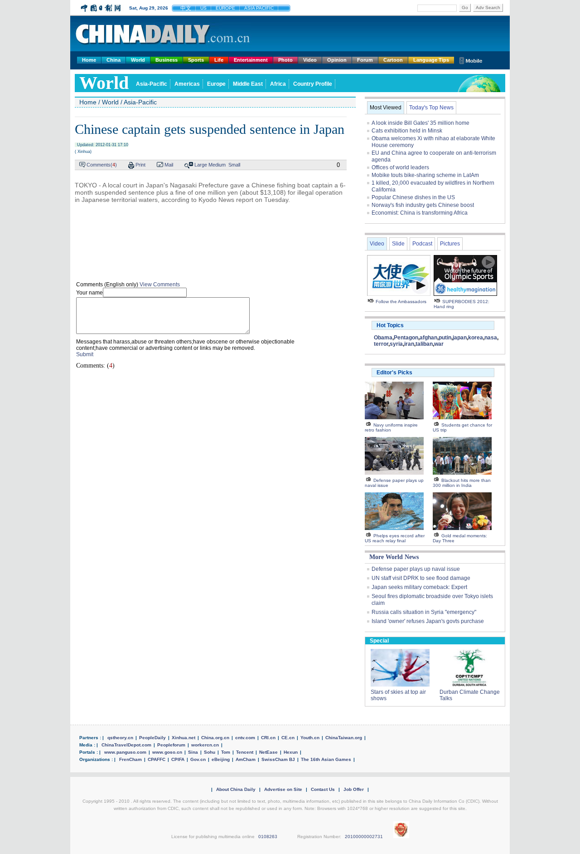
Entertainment (251, 60)
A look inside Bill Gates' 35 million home (420, 123)
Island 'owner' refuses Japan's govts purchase (428, 621)
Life (218, 60)
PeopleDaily (152, 737)
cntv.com (245, 737)
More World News (394, 557)
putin (445, 337)
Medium (217, 164)
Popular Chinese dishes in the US (413, 197)
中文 (185, 8)
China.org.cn (215, 737)
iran (409, 344)
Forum (365, 60)
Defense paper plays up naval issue (416, 569)
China (113, 60)
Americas (187, 84)
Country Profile (312, 84)
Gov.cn (198, 759)
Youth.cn (309, 737)
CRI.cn (268, 737)
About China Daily (236, 789)
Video (310, 60)
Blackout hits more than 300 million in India (462, 483)
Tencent (244, 752)
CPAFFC (156, 759)
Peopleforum (171, 744)
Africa (278, 84)
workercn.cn (205, 744)
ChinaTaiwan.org (343, 737)
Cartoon (393, 60)
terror (381, 344)
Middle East (248, 84)
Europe (216, 84)
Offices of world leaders (400, 167)
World (138, 60)
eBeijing (221, 759)
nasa (490, 337)
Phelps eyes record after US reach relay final (395, 538)
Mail (168, 164)
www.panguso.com (125, 752)
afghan (428, 337)
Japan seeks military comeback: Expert (419, 587)
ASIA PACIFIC (259, 7)
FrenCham (130, 759)
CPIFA (177, 759)
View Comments (160, 284)
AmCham (246, 759)
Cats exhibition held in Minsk (407, 131)
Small (234, 164)
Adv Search (488, 7)
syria (396, 344)
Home (89, 60)
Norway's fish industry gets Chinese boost (423, 205)
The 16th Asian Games (326, 759)
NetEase (268, 752)
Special (379, 641)
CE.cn (288, 737)
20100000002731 (364, 836)
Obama (383, 337)
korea (475, 337)
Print (140, 164)
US (203, 7)
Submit (84, 354)
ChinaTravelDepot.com (126, 744)
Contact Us (323, 789)
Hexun (291, 752)
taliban (424, 344)
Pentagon (406, 337)
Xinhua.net (183, 737)
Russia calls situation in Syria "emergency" (424, 612)
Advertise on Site (283, 789)
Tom (225, 752)
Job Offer (353, 789)
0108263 (267, 836)
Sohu (209, 752)
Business (166, 60)
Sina (193, 752)
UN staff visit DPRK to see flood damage (421, 578)
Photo (285, 60)
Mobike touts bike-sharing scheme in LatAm (425, 175)
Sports (196, 60)
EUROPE (225, 7)
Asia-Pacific (151, 84)
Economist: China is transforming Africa (420, 213)
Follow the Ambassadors (401, 301)
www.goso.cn (167, 752)
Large (200, 164)
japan (460, 337)
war (439, 344)
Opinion (337, 60)
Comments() (102, 164)
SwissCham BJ (278, 759)
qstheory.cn (120, 737)
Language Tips (431, 60)
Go (465, 7)
